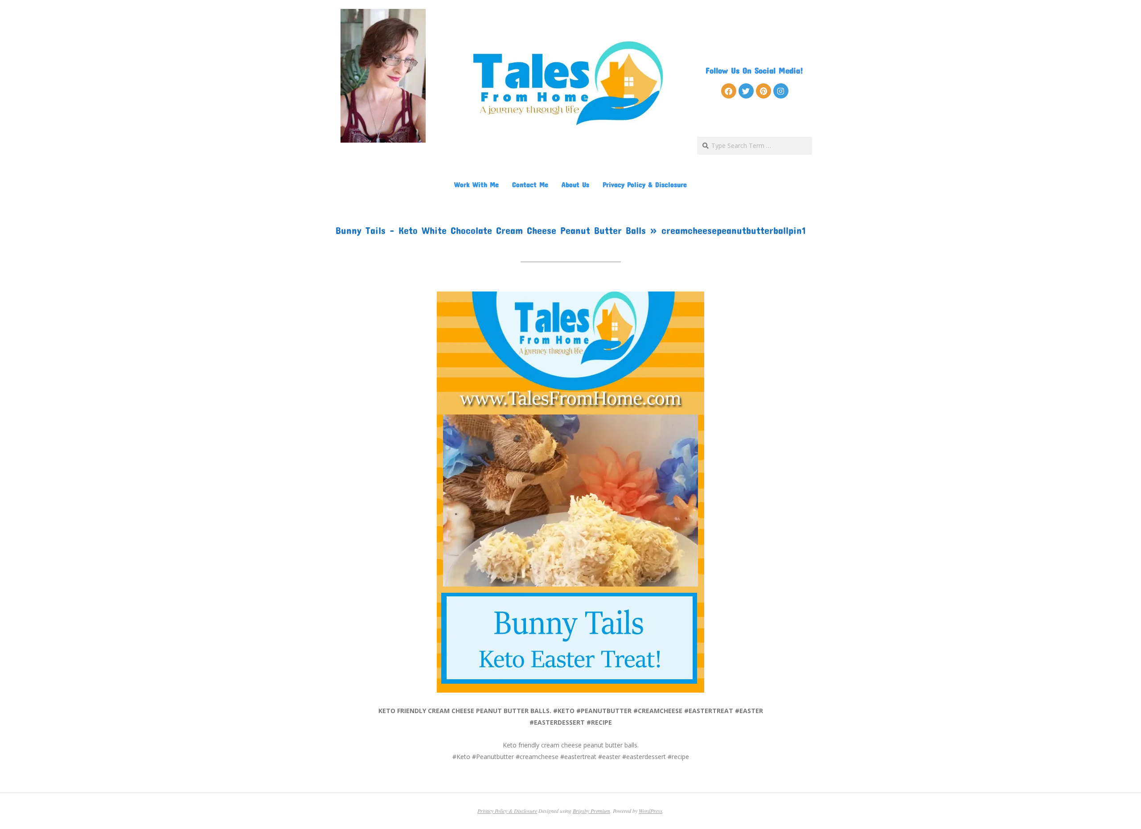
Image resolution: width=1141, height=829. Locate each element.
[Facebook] (728, 90)
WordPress (650, 810)
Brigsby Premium (591, 810)
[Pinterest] (763, 90)
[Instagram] (780, 90)
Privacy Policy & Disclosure (645, 184)
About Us (575, 184)
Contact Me (530, 184)
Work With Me (476, 184)
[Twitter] (746, 90)
